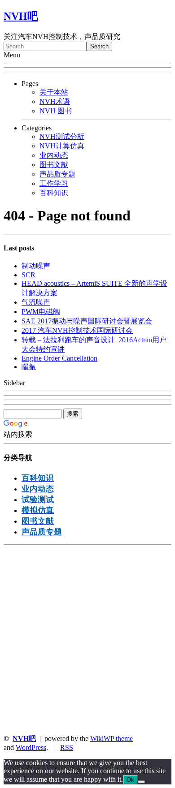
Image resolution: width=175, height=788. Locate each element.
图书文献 (53, 164)
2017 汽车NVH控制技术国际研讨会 (77, 330)
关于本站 (53, 92)
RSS (66, 747)
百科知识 (53, 193)
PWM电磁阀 (41, 311)
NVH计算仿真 (61, 146)
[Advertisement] (87, 639)
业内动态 (53, 155)
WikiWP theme (111, 738)
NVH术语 (54, 101)
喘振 (29, 366)
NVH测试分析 (61, 136)
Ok (130, 779)
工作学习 (53, 183)
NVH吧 (21, 16)
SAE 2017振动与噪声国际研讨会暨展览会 (87, 321)
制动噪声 (36, 266)
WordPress (31, 747)
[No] (141, 781)
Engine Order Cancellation (59, 358)
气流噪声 (36, 302)
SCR (28, 275)
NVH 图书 (55, 111)
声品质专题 (57, 174)
